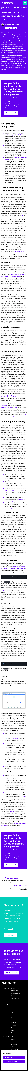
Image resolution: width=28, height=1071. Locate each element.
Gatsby (16, 407)
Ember (13, 89)
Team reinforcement (15, 988)
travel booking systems (17, 274)
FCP (6, 210)
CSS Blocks (15, 738)
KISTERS (12, 1027)
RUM (24, 796)
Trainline (12, 1007)
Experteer (13, 1009)
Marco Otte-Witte (12, 25)
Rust (6, 89)
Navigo (17, 300)
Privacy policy (21, 1070)
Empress (3, 407)
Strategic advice (14, 995)
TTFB (6, 204)
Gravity (12, 1030)
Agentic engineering (15, 998)
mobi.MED (13, 1020)
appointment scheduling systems (10, 276)
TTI (22, 215)
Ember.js (11, 811)
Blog (12, 1036)
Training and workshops (16, 1001)
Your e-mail (6, 927)
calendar (20, 499)
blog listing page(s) (10, 395)
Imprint (16, 1070)
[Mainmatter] (8, 983)
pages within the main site (18, 508)
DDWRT (12, 1017)
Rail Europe (13, 1022)
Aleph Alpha (13, 1025)
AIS (11, 1015)
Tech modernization (15, 993)
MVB (12, 1012)
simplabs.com (5, 35)
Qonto (12, 1004)
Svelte (7, 91)
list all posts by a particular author (11, 396)
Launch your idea (14, 990)
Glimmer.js (22, 285)
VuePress (9, 407)
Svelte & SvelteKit (15, 1049)
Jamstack (4, 405)
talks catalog (10, 416)
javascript (5, 8)
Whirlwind (13, 1032)
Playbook (13, 1039)
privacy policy (14, 490)
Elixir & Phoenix (14, 1044)
